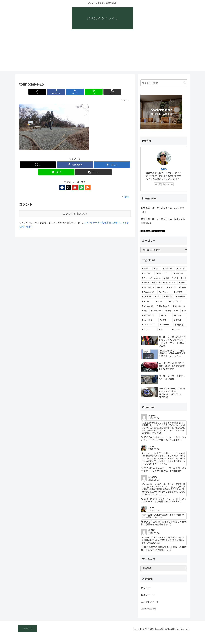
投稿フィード (147, 595)
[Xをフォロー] (68, 187)
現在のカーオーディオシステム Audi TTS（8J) (162, 210)
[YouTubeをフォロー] (75, 187)
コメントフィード (150, 601)
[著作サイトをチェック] (62, 187)
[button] (112, 92)
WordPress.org (148, 608)
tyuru (164, 169)
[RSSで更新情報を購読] (88, 187)
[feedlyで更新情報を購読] (81, 187)
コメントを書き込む (75, 213)
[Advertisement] (102, 51)
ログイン (145, 588)
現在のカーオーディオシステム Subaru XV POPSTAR (163, 221)
